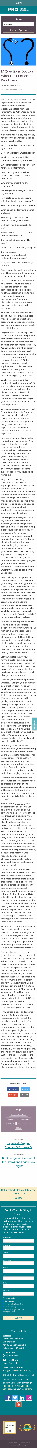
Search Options (18, 30)
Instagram (26, 1389)
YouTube (7, 1389)
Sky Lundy (22, 1445)
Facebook (8, 1386)
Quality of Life (13, 1119)
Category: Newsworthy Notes (11, 90)
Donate (19, 1197)
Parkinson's (10, 1124)
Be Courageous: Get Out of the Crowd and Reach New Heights (18, 1162)
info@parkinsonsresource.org (17, 1370)
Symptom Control (24, 1124)
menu (18, 2)
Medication (25, 1119)
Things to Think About (18, 1115)
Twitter (16, 1386)
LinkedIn (24, 1386)
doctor (18, 1128)
